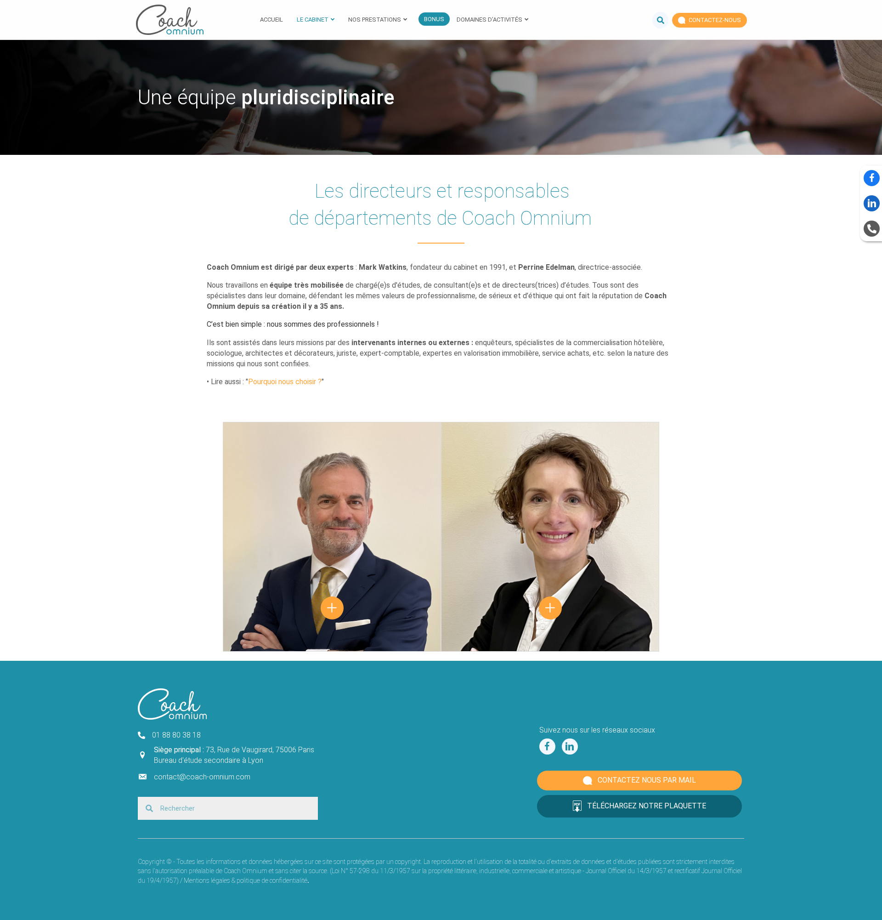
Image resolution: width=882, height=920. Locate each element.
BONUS (434, 19)
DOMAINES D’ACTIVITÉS (489, 19)
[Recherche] (656, 19)
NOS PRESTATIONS (374, 19)
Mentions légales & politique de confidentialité (245, 880)
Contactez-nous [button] (714, 20)
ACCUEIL (271, 19)
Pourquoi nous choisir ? (285, 381)
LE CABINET (312, 19)
